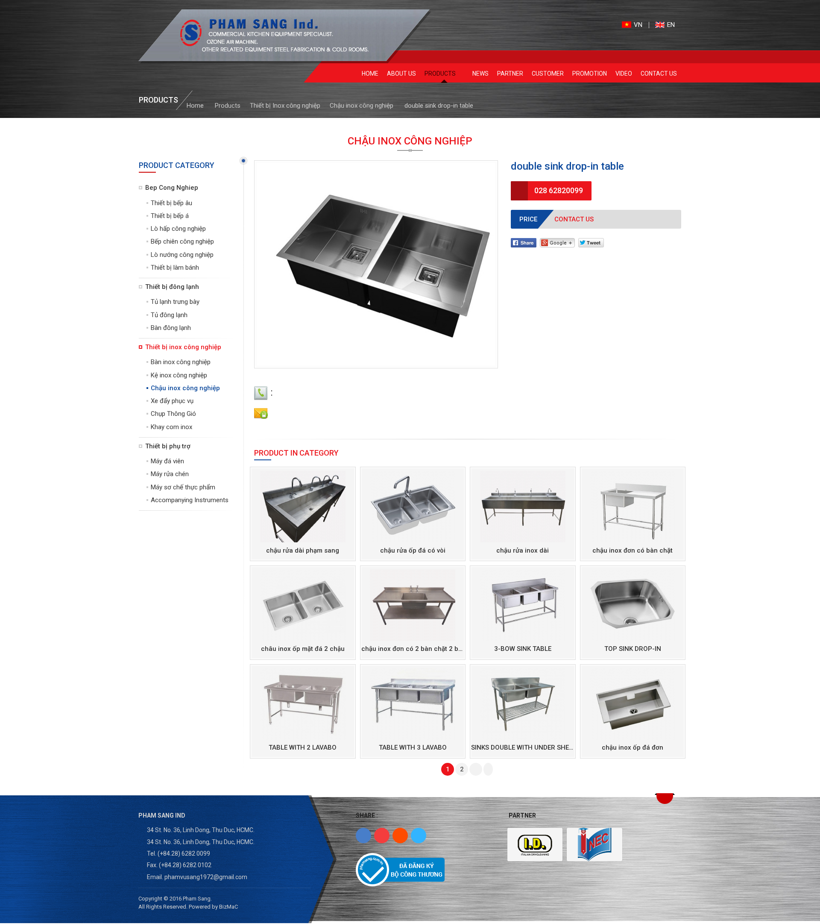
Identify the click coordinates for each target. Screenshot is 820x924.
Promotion (589, 73)
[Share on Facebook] (523, 242)
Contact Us (659, 73)
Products (441, 73)
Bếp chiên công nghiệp (182, 241)
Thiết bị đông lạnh (172, 287)
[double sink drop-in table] (268, 35)
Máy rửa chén (170, 474)
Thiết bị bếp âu (171, 203)
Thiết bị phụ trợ (167, 446)
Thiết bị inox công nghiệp (183, 347)
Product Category (176, 165)
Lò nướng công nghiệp (182, 255)
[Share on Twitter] (591, 242)
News (480, 73)
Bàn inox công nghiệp (181, 362)
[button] (665, 798)
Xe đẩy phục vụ (172, 401)
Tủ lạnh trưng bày (175, 302)
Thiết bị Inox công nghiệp (285, 105)
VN (638, 25)
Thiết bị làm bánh (175, 267)
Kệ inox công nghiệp (179, 375)
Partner (510, 73)
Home (370, 73)
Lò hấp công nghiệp (178, 228)
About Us (401, 73)
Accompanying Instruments (189, 500)
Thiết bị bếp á (170, 216)
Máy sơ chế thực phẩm (183, 487)
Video (623, 73)
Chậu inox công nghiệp (361, 105)
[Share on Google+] (557, 242)
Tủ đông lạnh (169, 315)
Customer (548, 73)
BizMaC (228, 906)
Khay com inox (171, 427)
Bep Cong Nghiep (171, 187)
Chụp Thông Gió (173, 414)
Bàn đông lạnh (171, 328)
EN (671, 25)
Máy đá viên (167, 461)
